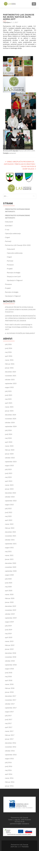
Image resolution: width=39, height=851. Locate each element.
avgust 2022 (9, 504)
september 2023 (10, 461)
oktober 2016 (10, 751)
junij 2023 (8, 473)
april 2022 (8, 520)
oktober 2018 (10, 661)
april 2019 (8, 637)
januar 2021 (9, 559)
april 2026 (8, 356)
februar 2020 (9, 598)
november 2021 (10, 536)
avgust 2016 (9, 758)
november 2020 (10, 567)
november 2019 (10, 610)
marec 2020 (9, 594)
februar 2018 (9, 688)
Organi (7, 237)
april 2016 (8, 774)
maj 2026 (8, 352)
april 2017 (8, 727)
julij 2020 (8, 579)
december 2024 (10, 415)
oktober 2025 (10, 379)
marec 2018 (9, 684)
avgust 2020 (9, 575)
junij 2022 (8, 512)
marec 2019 (9, 641)
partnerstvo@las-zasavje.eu (19, 823)
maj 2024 (8, 438)
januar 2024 (9, 454)
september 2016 (10, 755)
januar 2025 (9, 411)
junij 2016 (8, 766)
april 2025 (8, 403)
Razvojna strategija (13, 272)
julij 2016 (8, 762)
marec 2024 (9, 446)
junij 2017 (8, 719)
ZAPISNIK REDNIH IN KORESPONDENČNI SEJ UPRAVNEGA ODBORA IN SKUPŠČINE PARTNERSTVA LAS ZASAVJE (20, 318)
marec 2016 (9, 778)
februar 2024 (9, 450)
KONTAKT (8, 226)
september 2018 (10, 665)
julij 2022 (8, 508)
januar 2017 (9, 739)
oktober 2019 (10, 614)
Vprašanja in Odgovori (15, 280)
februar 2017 (9, 735)
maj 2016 (8, 770)
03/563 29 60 (19, 821)
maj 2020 (8, 587)
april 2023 (8, 481)
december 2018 (10, 653)
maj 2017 (8, 723)
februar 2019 (9, 645)
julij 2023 (8, 469)
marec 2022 (9, 524)
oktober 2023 (10, 458)
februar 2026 (9, 364)
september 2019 (10, 618)
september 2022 (10, 501)
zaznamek (12, 153)
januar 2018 (9, 692)
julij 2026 (8, 344)
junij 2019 (8, 629)
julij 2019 (8, 626)
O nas (7, 229)
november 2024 (10, 418)
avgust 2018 (9, 669)
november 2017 (10, 700)
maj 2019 (8, 633)
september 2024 (10, 426)
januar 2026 (9, 368)
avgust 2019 (9, 622)
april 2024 (8, 442)
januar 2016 (9, 786)
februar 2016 (9, 782)
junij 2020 (8, 583)
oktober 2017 (10, 704)
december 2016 (10, 743)
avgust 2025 (9, 387)
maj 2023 (8, 477)
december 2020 (10, 563)
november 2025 (10, 376)
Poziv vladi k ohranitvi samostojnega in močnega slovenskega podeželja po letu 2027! (18, 327)
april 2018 (8, 680)
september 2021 (10, 544)
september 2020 (10, 571)
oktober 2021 (10, 540)
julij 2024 (8, 430)
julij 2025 (8, 391)
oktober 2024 (10, 422)
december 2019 (10, 606)
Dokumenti (9, 222)
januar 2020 (9, 602)
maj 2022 (8, 516)
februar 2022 (9, 528)
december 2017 (10, 696)
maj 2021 (8, 551)
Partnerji (8, 241)
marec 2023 (9, 485)
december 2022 (10, 493)
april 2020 (8, 590)
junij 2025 (8, 395)
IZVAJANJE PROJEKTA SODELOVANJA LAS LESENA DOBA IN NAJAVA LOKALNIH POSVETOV (20, 309)
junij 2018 (8, 672)
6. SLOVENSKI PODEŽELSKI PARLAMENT (20, 333)
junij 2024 (8, 434)
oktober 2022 (10, 497)
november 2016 (10, 747)
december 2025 (10, 372)
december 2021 (10, 532)
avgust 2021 (9, 547)
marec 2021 (9, 555)
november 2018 (10, 657)
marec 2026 (9, 360)
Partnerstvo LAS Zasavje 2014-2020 (17, 245)
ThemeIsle (25, 846)
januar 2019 (9, 649)
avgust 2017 (9, 712)
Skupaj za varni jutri (14, 276)
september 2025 (10, 383)
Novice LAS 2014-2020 (27, 151)
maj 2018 (8, 676)
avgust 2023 (9, 465)
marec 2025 (9, 407)
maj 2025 (8, 399)
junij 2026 (8, 348)
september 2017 (10, 708)
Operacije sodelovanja (13, 233)
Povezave (10, 265)
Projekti (9, 269)
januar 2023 (9, 489)
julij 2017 (8, 715)
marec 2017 (9, 731)
